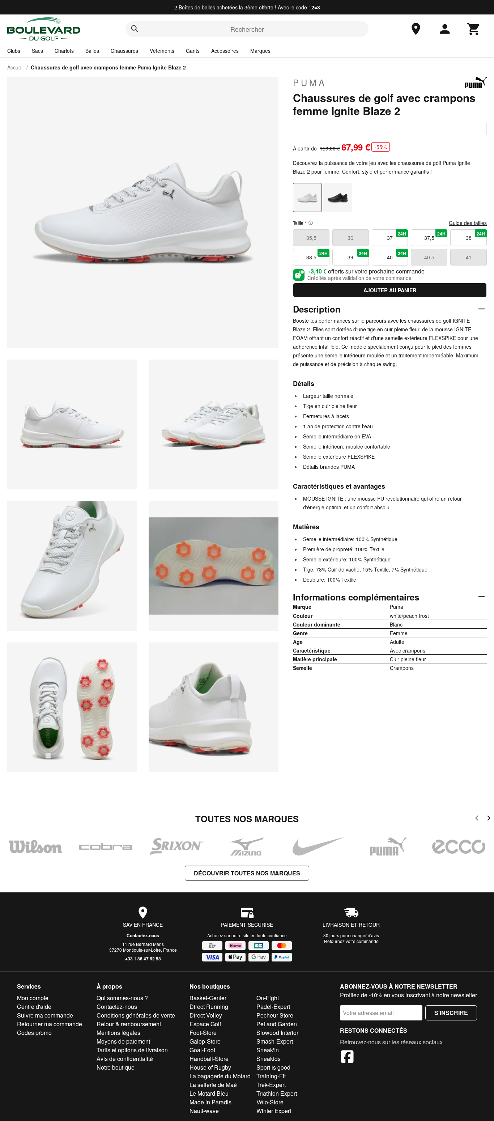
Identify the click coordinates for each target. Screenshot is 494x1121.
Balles (92, 50)
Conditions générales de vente (136, 1015)
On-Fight (267, 998)
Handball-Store (209, 1058)
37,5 (435, 235)
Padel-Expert (273, 1006)
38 (475, 235)
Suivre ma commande (45, 1015)
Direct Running (208, 1006)
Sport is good (273, 1067)
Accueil (15, 67)
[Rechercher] (135, 29)
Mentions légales (118, 1032)
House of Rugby (210, 1067)
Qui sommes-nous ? (122, 998)
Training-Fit (271, 1076)
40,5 (429, 257)
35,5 (311, 237)
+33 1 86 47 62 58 (143, 958)
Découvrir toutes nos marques (247, 873)
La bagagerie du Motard (220, 1076)
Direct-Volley (205, 1015)
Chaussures (124, 50)
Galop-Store (205, 1041)
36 (350, 237)
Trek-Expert (271, 1084)
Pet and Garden (276, 1024)
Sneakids (268, 1058)
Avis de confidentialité (125, 1058)
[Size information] (310, 222)
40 (396, 255)
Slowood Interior (277, 1032)
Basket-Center (207, 998)
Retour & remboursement (129, 1024)
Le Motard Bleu (209, 1093)
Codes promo (34, 1032)
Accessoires (225, 50)
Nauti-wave (204, 1111)
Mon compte (32, 998)
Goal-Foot (202, 1050)
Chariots (64, 50)
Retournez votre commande (351, 941)
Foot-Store (203, 1032)
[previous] (477, 819)
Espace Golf (205, 1024)
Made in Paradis (210, 1102)
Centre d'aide (34, 1006)
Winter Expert (273, 1111)
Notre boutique (116, 1067)
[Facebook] (347, 1057)
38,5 (317, 255)
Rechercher (247, 29)
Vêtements (162, 50)
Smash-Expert (274, 1041)
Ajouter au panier (389, 290)
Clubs (13, 50)
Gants (193, 50)
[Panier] (474, 29)
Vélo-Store (270, 1102)
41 (469, 257)
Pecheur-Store (274, 1015)
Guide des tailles (468, 222)
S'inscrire (451, 1013)
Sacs (37, 50)
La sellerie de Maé (213, 1084)
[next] (489, 819)
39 (357, 255)
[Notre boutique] (416, 29)
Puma (310, 82)
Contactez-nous (143, 935)
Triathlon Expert (276, 1093)
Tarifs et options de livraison (132, 1050)
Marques (260, 50)
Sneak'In (267, 1050)
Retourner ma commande (49, 1024)
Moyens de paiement (123, 1041)
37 (396, 235)
